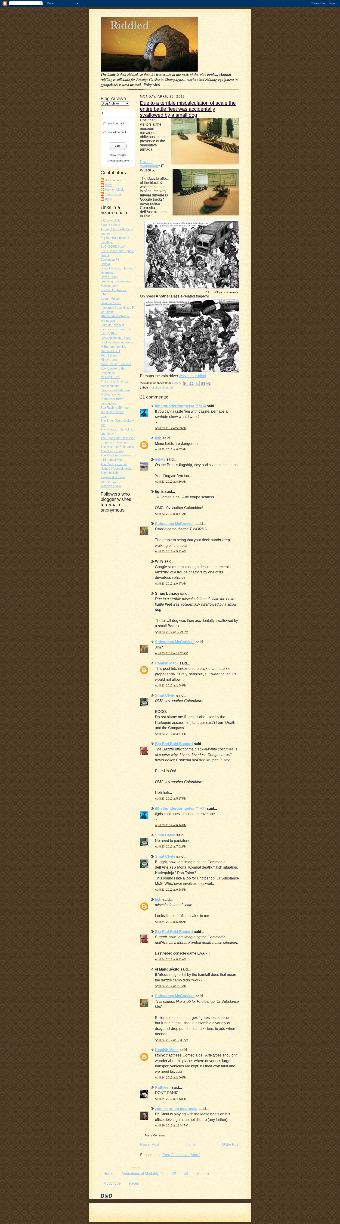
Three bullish (109, 472)
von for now (108, 481)
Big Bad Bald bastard (115, 238)
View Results (118, 155)
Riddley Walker (111, 394)
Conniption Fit (110, 259)
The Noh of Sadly (112, 451)
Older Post (230, 1144)
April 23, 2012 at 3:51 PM (170, 734)
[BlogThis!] (191, 383)
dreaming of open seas (116, 281)
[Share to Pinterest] (209, 383)
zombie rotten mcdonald (176, 1109)
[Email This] (185, 383)
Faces (134, 1183)
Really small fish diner (115, 390)
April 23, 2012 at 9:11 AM (170, 551)
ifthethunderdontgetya (115, 316)
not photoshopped (161, 387)
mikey (160, 459)
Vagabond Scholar (113, 477)
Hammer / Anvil (111, 303)
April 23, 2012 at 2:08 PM (170, 685)
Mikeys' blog (109, 359)
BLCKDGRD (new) (113, 246)
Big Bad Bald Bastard (174, 744)
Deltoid (105, 264)
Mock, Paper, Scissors (116, 364)
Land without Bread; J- (116, 329)
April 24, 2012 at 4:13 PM (170, 1098)
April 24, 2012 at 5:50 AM (170, 921)
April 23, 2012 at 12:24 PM (171, 653)
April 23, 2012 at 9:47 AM (170, 583)
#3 (186, 1174)
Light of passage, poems (117, 342)
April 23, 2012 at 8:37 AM (170, 513)
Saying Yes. (109, 403)
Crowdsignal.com (118, 160)
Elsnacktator (109, 286)
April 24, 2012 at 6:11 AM (170, 959)
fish (158, 438)
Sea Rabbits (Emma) (115, 407)
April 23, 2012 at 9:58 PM (170, 889)
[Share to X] (197, 383)
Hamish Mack (114, 189)
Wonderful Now (111, 486)
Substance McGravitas (175, 524)
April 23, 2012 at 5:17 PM (170, 798)
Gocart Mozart (110, 298)
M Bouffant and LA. (114, 346)
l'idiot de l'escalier (112, 325)
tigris (108, 199)
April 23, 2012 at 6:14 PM (170, 825)
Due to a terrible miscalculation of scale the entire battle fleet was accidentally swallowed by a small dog (188, 109)
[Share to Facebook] (203, 383)
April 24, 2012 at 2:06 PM (170, 1077)
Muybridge (112, 1183)
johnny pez (108, 320)
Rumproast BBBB (112, 399)
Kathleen (163, 1087)
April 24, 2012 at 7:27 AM (170, 986)
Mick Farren (109, 355)
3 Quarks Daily (111, 220)
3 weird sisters (110, 225)
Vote (118, 146)
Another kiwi (113, 180)
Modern (202, 1174)
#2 (174, 1174)
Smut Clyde (113, 194)
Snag (104, 416)
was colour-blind (192, 376)
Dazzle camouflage (149, 164)
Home (191, 1144)
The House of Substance (117, 447)
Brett (108, 185)
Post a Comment (155, 1135)
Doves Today (109, 277)
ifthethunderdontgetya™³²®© (180, 406)
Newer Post (149, 1144)
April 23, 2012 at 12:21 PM (171, 632)
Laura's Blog (109, 333)
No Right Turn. (110, 377)
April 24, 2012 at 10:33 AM (171, 1040)
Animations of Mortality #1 (142, 1174)
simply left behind (112, 412)
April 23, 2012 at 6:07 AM (170, 449)
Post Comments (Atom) (181, 1155)
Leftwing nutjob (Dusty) (116, 338)
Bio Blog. (107, 242)
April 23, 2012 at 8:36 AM (170, 481)
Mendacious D (110, 351)
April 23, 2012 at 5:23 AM (170, 428)
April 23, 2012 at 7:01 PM (170, 846)
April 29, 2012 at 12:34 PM (171, 1125)
